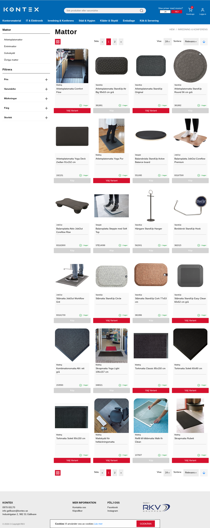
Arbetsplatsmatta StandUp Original (148, 90)
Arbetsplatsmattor (13, 39)
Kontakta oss (79, 507)
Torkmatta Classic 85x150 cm (150, 368)
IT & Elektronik (34, 20)
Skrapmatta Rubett (184, 438)
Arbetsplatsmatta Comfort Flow (69, 90)
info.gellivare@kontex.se (15, 510)
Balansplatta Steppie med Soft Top (111, 230)
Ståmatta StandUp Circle (108, 298)
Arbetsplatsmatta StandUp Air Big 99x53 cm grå (111, 90)
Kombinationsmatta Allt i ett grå (70, 370)
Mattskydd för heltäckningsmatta (105, 440)
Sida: (96, 41)
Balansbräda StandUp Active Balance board (150, 160)
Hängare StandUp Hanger (148, 228)
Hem (172, 29)
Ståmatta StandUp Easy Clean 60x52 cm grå (190, 300)
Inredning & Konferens (61, 20)
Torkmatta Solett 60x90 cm (188, 368)
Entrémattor (10, 46)
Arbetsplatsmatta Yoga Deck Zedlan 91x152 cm (71, 160)
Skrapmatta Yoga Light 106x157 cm (107, 370)
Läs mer (98, 523)
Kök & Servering (149, 20)
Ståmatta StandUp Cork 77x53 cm (151, 300)
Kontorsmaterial (11, 20)
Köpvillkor (78, 510)
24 (166, 41)
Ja (165, 12)
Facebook (112, 507)
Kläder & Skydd (109, 20)
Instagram (112, 510)
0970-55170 (8, 507)
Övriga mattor (11, 59)
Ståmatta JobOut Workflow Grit (70, 300)
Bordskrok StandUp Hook (187, 228)
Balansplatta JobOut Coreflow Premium (189, 160)
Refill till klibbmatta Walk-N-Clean (149, 440)
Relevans (190, 41)
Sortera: (177, 41)
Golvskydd (9, 53)
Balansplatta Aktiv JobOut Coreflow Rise (69, 230)
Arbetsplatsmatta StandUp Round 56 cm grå (188, 90)
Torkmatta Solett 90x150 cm (70, 438)
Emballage (129, 20)
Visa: (159, 41)
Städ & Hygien (87, 20)
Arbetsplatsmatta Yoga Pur (109, 158)
